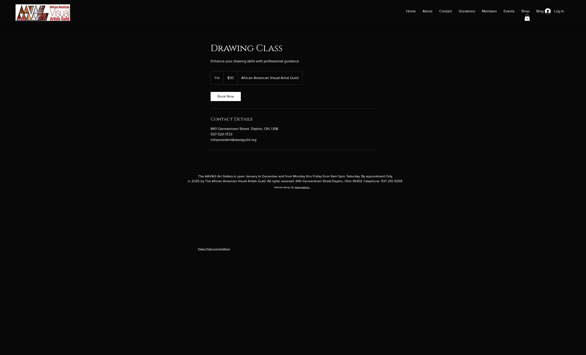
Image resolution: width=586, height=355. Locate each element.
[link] (226, 96)
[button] (527, 17)
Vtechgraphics (302, 187)
